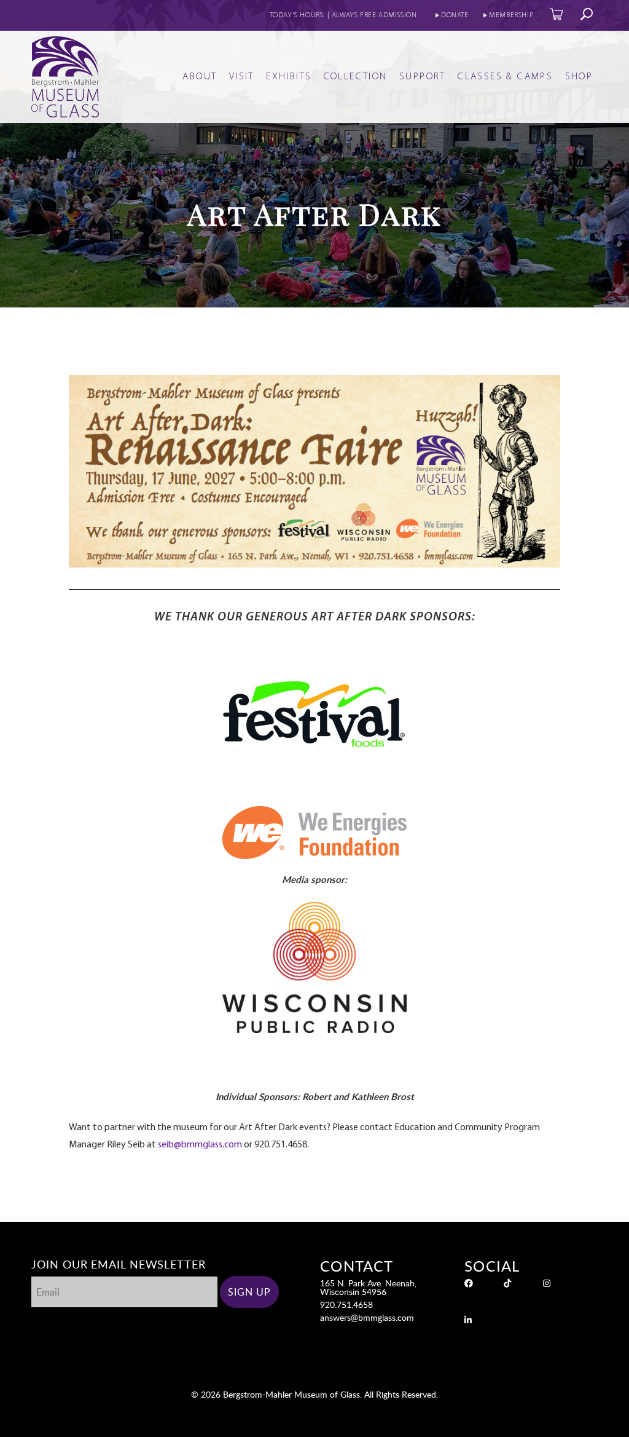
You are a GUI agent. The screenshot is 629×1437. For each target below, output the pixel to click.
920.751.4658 (346, 1304)
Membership (511, 15)
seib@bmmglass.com (200, 1145)
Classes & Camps (505, 77)
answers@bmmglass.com (367, 1317)
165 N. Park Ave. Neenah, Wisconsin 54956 (368, 1287)
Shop (579, 77)
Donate (455, 15)
